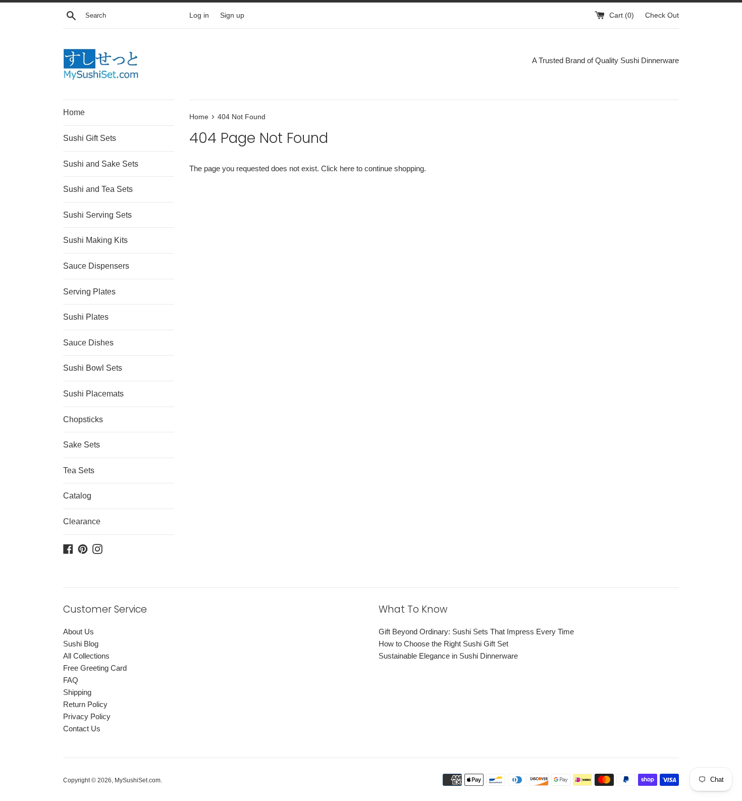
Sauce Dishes (88, 342)
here (347, 168)
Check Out (662, 15)
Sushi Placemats (93, 393)
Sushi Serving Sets (97, 215)
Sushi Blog (80, 643)
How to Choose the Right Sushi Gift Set (443, 643)
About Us (78, 631)
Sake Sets (81, 444)
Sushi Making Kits (95, 240)
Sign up (232, 15)
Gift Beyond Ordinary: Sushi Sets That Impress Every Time (476, 631)
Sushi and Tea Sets (98, 189)
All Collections (86, 656)
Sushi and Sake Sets (100, 164)
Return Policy (85, 704)
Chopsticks (83, 419)
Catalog (77, 495)
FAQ (70, 680)
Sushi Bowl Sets (92, 368)
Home (74, 112)
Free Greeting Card (95, 668)
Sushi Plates (86, 317)
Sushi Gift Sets (89, 138)
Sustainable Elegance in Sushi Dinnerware (448, 656)
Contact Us (81, 728)
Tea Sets (78, 470)
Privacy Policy (87, 716)
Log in (199, 15)
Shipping (77, 692)
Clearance (81, 521)
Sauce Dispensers (96, 266)
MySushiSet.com (138, 780)
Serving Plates (89, 291)
